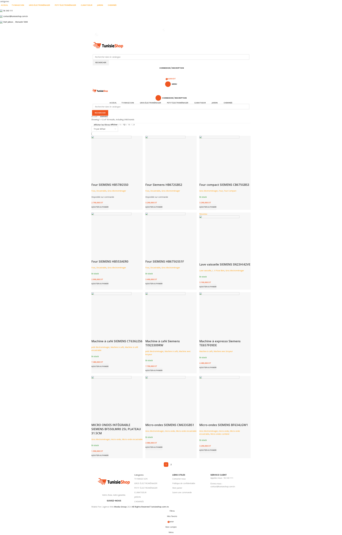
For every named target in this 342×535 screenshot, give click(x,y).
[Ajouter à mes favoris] (210, 419)
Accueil (94, 116)
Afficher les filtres (102, 125)
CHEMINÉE (139, 501)
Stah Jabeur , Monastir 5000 (15, 22)
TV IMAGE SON (140, 478)
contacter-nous (173, 30)
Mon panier (177, 488)
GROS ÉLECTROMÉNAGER (145, 483)
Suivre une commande (182, 492)
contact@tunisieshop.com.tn (15, 16)
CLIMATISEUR (140, 492)
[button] (207, 450)
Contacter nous (179, 478)
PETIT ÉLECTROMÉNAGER (145, 488)
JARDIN (137, 497)
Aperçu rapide (202, 419)
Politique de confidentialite (183, 483)
